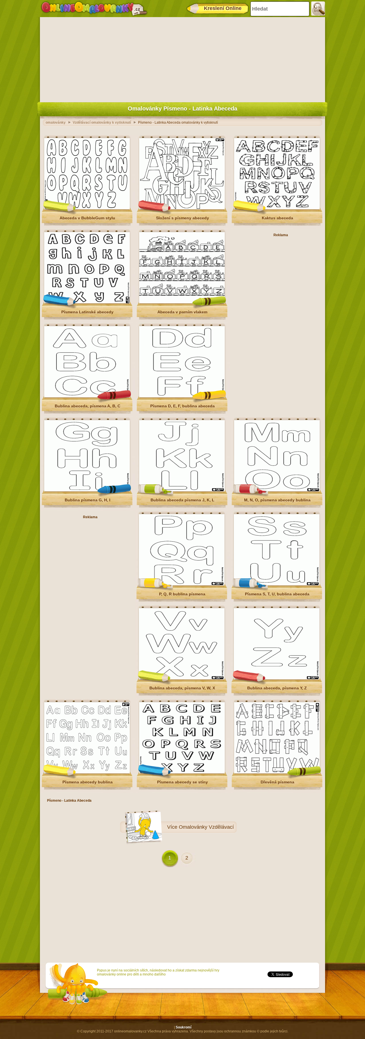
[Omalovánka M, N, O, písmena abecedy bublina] (277, 490)
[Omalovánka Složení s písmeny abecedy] (182, 208)
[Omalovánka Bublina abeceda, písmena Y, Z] (276, 678)
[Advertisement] (182, 58)
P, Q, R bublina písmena (182, 594)
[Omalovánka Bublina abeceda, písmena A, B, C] (87, 396)
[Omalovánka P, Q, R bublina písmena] (181, 584)
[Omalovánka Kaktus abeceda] (277, 208)
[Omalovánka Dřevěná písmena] (277, 772)
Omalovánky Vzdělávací (206, 827)
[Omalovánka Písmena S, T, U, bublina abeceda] (276, 584)
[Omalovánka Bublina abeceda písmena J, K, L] (182, 490)
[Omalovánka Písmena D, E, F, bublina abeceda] (182, 396)
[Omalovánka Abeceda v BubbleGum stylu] (87, 208)
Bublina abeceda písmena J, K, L (182, 500)
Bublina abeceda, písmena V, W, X (182, 688)
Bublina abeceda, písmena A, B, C (87, 406)
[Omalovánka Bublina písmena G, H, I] (87, 490)
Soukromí (183, 1027)
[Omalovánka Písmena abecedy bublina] (87, 772)
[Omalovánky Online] (94, 8)
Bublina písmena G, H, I (87, 500)
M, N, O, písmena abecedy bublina (277, 500)
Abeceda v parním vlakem (182, 312)
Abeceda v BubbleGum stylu (87, 218)
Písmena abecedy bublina (87, 782)
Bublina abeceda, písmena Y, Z (277, 688)
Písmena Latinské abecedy (87, 312)
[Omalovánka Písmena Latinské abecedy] (87, 302)
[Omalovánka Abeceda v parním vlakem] (182, 302)
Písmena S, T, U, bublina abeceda (277, 594)
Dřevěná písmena (277, 782)
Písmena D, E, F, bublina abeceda (182, 406)
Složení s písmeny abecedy (182, 218)
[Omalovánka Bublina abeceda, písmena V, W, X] (181, 678)
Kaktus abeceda (277, 218)
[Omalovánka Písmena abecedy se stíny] (182, 772)
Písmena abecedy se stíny (182, 782)
